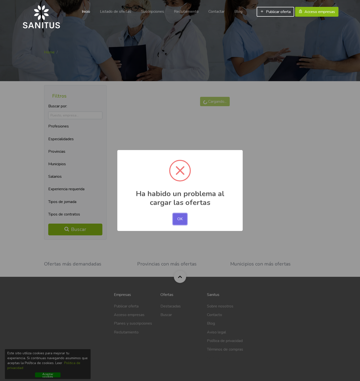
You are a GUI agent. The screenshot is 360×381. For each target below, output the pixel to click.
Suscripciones (152, 11)
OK (180, 219)
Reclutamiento (186, 11)
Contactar (216, 11)
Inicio (86, 11)
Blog (238, 11)
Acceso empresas (319, 11)
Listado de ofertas (115, 11)
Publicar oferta (278, 11)
